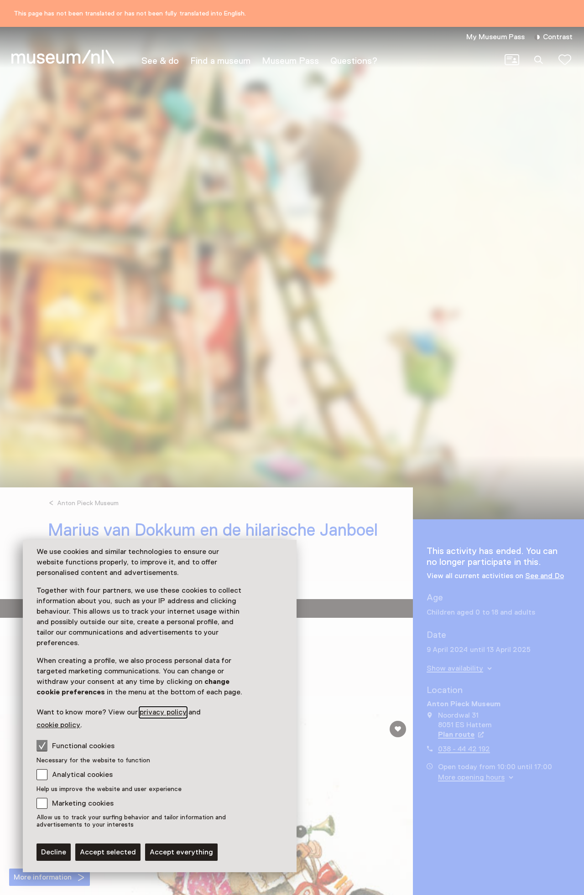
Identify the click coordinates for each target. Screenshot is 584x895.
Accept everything (181, 852)
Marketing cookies (83, 803)
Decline (53, 852)
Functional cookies (83, 746)
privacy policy (163, 712)
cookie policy (58, 725)
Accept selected (108, 852)
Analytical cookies (82, 775)
